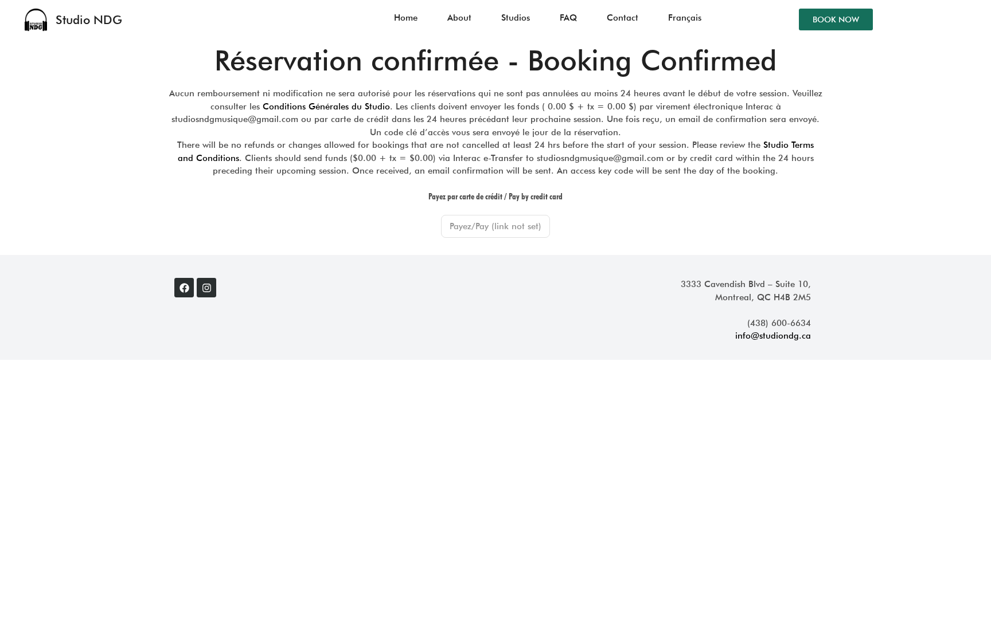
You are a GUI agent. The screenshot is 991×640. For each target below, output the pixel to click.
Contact (622, 18)
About (459, 18)
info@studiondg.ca (773, 336)
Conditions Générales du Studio (326, 106)
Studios (515, 18)
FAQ (568, 18)
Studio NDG (89, 20)
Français (684, 18)
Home (406, 18)
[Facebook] (184, 287)
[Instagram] (206, 287)
